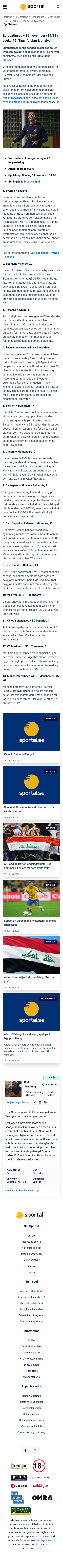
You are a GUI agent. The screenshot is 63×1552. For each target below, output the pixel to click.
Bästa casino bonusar (31, 1402)
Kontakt (31, 1266)
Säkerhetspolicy (31, 1352)
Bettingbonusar (31, 1414)
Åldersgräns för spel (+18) (31, 1297)
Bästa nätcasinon (31, 1396)
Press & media (31, 1365)
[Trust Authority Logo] (21, 1478)
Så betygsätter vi (31, 1260)
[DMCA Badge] (21, 1466)
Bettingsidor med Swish (31, 1420)
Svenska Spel (32, 182)
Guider (31, 1340)
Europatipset (21, 17)
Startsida (7, 17)
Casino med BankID (31, 1426)
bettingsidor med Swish (26, 102)
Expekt (47, 98)
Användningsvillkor (31, 1346)
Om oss (31, 1236)
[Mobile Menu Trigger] (5, 7)
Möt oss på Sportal (31, 1242)
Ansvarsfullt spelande (31, 1291)
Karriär (31, 1272)
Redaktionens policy (31, 1254)
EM (38, 279)
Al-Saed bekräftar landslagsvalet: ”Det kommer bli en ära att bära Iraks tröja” (27, 866)
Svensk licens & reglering (31, 1315)
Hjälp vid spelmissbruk (31, 1303)
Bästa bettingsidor (31, 1408)
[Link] (31, 732)
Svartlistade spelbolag (31, 1321)
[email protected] (20, 1102)
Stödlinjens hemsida (46, 1540)
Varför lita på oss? (31, 1248)
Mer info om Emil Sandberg (19, 1190)
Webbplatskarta (31, 1377)
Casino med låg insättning (31, 1432)
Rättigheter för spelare (31, 1309)
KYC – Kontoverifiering (31, 1359)
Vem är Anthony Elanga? (19, 755)
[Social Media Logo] (25, 1450)
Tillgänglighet (31, 1371)
